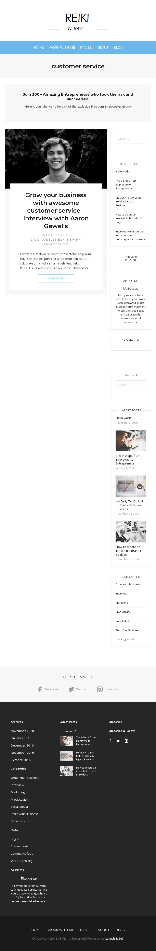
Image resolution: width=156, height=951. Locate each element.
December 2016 (22, 745)
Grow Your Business (46, 239)
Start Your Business (128, 630)
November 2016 (22, 752)
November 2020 (22, 731)
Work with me (62, 47)
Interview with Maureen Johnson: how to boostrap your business (130, 235)
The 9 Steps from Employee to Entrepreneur (126, 184)
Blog (118, 47)
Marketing (122, 602)
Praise (86, 47)
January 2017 (20, 738)
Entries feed (19, 846)
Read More (56, 278)
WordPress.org (21, 861)
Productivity (123, 612)
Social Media (123, 621)
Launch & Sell (114, 938)
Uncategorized (56, 244)
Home (38, 47)
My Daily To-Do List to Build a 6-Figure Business (129, 201)
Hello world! (123, 171)
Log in (15, 839)
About (102, 47)
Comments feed (22, 853)
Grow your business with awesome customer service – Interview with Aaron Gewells (56, 210)
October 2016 (21, 760)
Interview (72, 239)
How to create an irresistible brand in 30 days (129, 218)
